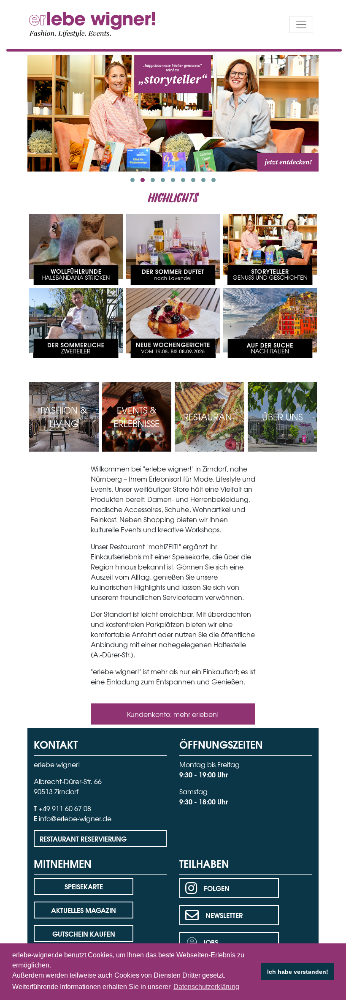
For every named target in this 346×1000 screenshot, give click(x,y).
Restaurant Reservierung (83, 838)
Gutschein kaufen (83, 933)
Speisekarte (84, 886)
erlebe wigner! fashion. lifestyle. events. (76, 23)
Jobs (210, 942)
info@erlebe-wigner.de (75, 818)
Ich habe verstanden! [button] (297, 971)
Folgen (217, 888)
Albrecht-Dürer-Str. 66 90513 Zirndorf (68, 786)
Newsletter (224, 915)
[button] (132, 180)
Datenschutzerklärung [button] (206, 986)
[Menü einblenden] (301, 24)
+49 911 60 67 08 (64, 808)
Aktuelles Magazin (83, 910)
